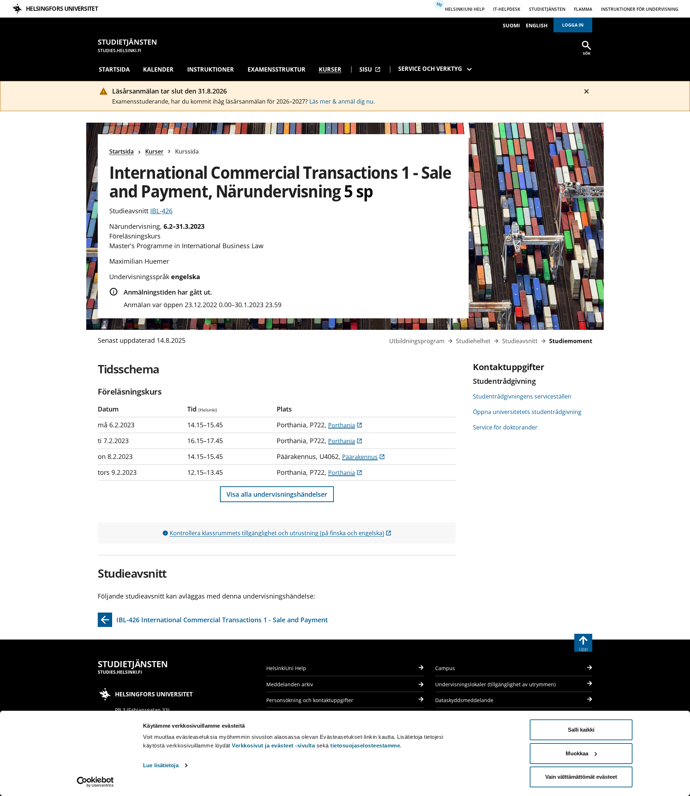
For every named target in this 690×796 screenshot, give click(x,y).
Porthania (345, 425)
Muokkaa (577, 753)
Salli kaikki (581, 730)
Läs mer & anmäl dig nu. (342, 101)
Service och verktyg (430, 69)
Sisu (370, 69)
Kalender (158, 69)
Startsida (114, 69)
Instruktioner (210, 69)
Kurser (330, 69)
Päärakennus (363, 457)
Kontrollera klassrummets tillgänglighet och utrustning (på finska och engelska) (280, 533)
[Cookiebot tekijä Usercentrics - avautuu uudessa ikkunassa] (95, 782)
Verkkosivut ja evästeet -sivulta (273, 745)
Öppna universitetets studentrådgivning (527, 412)
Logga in (573, 25)
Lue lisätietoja (161, 765)
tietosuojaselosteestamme (365, 745)
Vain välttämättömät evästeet (581, 777)
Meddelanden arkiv (289, 684)
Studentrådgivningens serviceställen (522, 396)
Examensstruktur (276, 69)
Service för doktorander (505, 427)
